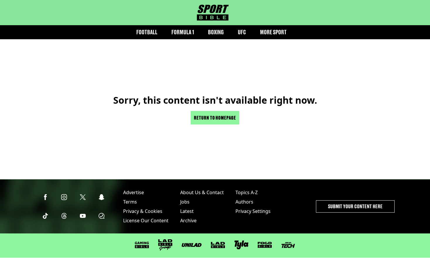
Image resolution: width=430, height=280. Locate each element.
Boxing (216, 32)
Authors (244, 202)
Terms (130, 202)
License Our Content (145, 220)
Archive (188, 220)
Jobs (185, 202)
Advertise (133, 192)
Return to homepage (215, 117)
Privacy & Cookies (142, 211)
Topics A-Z (246, 192)
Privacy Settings (253, 211)
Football (146, 32)
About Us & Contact (202, 192)
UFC (242, 32)
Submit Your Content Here (355, 206)
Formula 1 (182, 32)
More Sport (273, 32)
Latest (187, 211)
